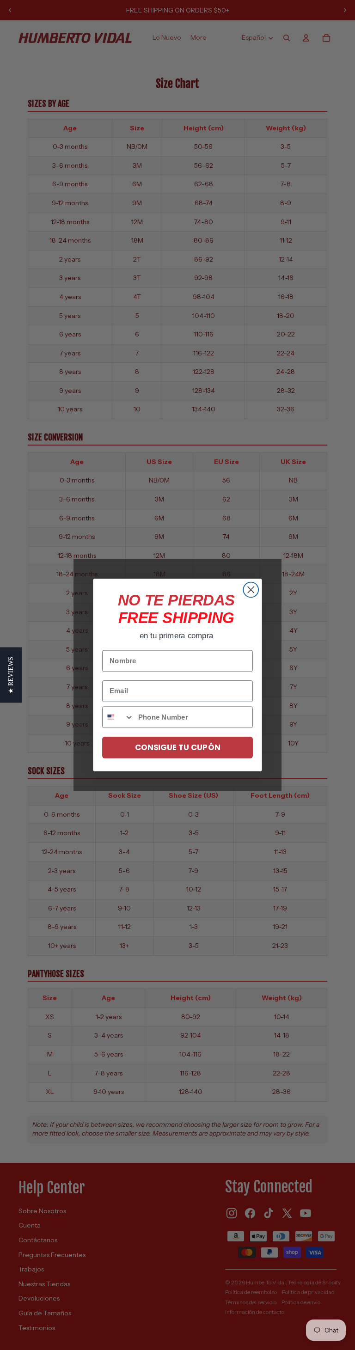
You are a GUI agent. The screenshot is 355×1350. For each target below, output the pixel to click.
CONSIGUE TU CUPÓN (177, 747)
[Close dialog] (250, 590)
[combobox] (118, 717)
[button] (11, 675)
